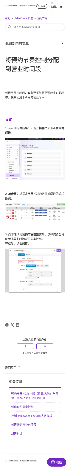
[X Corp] (12, 325)
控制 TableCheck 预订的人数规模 (31, 415)
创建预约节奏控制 (22, 406)
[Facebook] (7, 325)
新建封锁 (16, 433)
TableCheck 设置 (24, 18)
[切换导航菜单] (52, 2)
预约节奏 (42, 18)
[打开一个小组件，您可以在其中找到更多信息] (56, 462)
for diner (41, 6)
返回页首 (11, 367)
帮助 (7, 18)
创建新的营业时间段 (23, 424)
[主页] (20, 6)
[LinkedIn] (17, 325)
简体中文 (56, 6)
